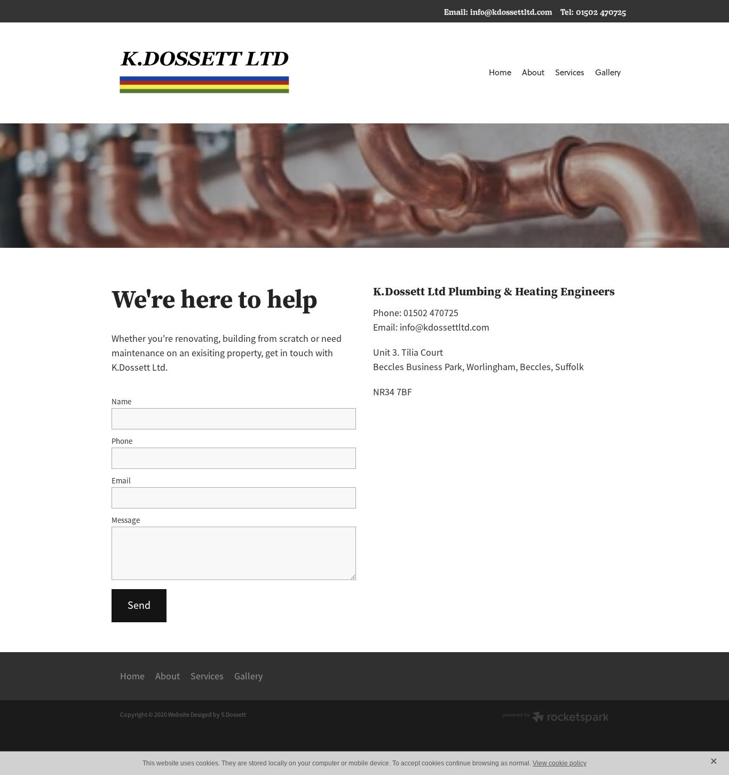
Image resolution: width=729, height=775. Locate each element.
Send (139, 605)
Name (121, 401)
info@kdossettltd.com (511, 11)
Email (121, 480)
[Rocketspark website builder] (555, 718)
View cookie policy (560, 763)
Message (126, 520)
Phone (122, 441)
